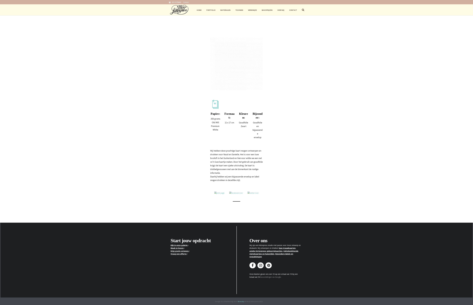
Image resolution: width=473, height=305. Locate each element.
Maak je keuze (177, 248)
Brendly (241, 301)
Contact (186, 2)
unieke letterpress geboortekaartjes (265, 251)
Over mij (280, 10)
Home (199, 10)
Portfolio (210, 10)
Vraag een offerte (179, 254)
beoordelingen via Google (270, 277)
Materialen (225, 10)
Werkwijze (252, 10)
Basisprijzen (267, 10)
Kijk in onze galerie (179, 245)
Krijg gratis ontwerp (180, 251)
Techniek (239, 10)
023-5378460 (176, 2)
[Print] (219, 193)
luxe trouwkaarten (287, 248)
